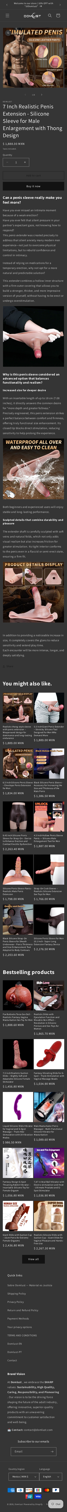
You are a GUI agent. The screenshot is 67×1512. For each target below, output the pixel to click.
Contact (12, 1360)
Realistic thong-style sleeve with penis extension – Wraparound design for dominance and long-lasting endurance (17, 732)
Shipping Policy (16, 1293)
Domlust (19, 1504)
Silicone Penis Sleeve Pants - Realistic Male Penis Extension (17, 891)
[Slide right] (42, 95)
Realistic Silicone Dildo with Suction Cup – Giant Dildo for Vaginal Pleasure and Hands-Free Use (48, 1239)
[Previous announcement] (7, 5)
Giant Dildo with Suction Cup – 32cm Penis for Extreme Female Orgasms (17, 1237)
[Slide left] (25, 95)
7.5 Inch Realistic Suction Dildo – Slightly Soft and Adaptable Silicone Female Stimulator (16, 1077)
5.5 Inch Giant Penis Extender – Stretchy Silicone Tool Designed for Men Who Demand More (49, 731)
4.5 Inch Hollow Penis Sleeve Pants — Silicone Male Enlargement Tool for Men (48, 838)
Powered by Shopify (33, 1504)
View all (33, 1259)
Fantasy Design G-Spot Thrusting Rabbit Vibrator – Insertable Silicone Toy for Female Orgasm (17, 1186)
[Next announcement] (60, 5)
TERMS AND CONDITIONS (22, 1335)
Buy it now (33, 186)
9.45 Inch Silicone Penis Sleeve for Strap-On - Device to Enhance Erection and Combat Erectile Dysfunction (17, 839)
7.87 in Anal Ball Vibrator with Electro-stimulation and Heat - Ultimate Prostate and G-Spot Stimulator (49, 1186)
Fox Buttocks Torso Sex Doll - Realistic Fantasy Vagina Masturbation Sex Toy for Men (18, 1017)
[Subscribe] (52, 1451)
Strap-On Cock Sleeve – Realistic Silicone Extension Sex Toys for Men (48, 891)
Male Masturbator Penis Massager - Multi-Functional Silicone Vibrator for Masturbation (48, 1130)
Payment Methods (18, 1318)
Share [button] (10, 666)
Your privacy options (19, 1327)
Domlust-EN (14, 1343)
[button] (7, 15)
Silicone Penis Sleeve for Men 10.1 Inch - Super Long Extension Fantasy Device (49, 941)
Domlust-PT (14, 1352)
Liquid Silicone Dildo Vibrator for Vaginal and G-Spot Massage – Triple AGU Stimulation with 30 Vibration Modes (18, 1132)
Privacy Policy (15, 1302)
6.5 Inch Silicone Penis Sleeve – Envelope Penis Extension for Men (18, 785)
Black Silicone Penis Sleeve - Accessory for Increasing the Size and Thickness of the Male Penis (48, 787)
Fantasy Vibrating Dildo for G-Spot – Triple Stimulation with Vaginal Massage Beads (49, 1076)
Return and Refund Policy (22, 1310)
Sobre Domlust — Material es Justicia (29, 1285)
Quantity (7, 154)
